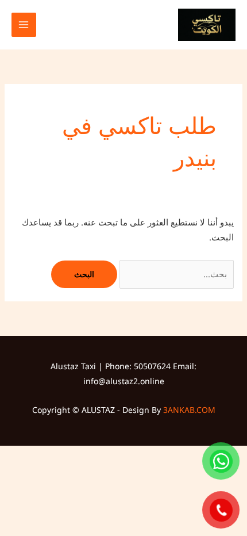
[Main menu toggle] (23, 25)
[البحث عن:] (175, 274)
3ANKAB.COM (189, 409)
